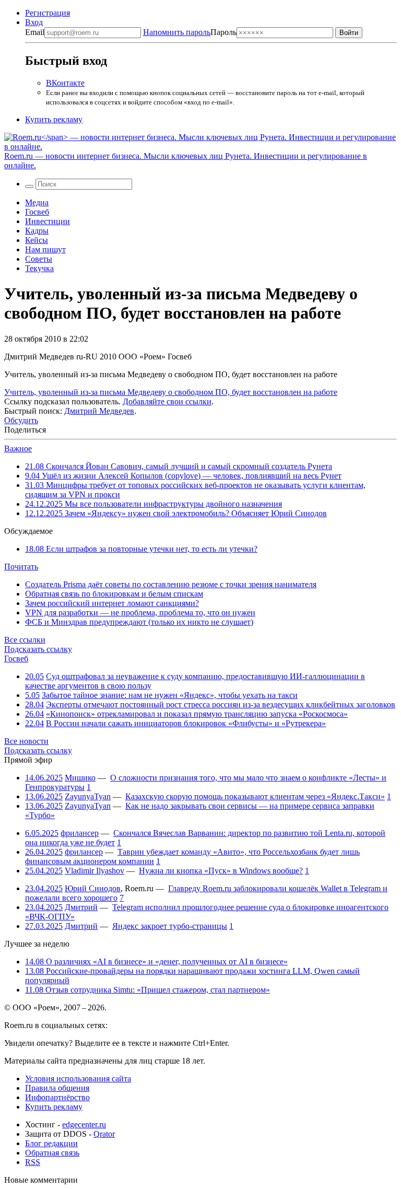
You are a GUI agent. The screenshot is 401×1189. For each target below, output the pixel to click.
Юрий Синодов (93, 888)
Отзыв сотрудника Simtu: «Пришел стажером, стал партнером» (147, 989)
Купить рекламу (53, 119)
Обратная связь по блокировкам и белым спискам (114, 593)
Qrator (104, 1133)
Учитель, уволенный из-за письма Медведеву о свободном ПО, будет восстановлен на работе (170, 392)
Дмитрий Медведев (99, 410)
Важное (18, 448)
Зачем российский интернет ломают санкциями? (112, 603)
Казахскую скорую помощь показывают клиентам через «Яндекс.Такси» (255, 796)
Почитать (21, 566)
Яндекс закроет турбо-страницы (169, 926)
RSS (32, 1162)
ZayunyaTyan (88, 796)
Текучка (39, 268)
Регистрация (47, 12)
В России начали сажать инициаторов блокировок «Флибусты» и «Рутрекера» (186, 723)
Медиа (37, 202)
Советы (38, 258)
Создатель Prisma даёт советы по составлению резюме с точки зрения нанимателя (170, 584)
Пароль (190, 32)
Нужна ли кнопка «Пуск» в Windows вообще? (221, 870)
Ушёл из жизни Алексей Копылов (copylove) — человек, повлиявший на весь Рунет (183, 475)
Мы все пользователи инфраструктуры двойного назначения (153, 503)
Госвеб (37, 211)
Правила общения (57, 1087)
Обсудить (21, 420)
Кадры (37, 230)
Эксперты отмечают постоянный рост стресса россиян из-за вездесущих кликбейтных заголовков (220, 704)
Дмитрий (81, 907)
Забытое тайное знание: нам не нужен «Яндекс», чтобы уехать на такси (170, 695)
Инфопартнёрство (57, 1097)
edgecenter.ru (84, 1124)
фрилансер (80, 833)
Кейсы (36, 240)
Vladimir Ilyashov (94, 870)
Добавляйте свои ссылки (167, 401)
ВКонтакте (65, 82)
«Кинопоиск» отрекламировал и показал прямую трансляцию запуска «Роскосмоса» (197, 713)
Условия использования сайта (78, 1078)
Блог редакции (51, 1143)
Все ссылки (24, 639)
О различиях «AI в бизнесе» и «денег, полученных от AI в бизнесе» (156, 961)
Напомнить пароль (176, 32)
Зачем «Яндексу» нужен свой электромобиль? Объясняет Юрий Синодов (176, 513)
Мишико (80, 777)
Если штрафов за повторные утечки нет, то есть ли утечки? (141, 548)
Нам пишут (45, 249)
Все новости (26, 741)
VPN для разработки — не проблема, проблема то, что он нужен (140, 612)
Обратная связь (52, 1152)
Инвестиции (47, 221)
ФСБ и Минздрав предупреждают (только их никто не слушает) (139, 621)
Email (34, 32)
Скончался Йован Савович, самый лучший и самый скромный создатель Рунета (178, 466)
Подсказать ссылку (38, 649)
